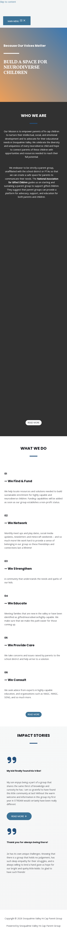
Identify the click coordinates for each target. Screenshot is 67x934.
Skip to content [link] (8, 1)
